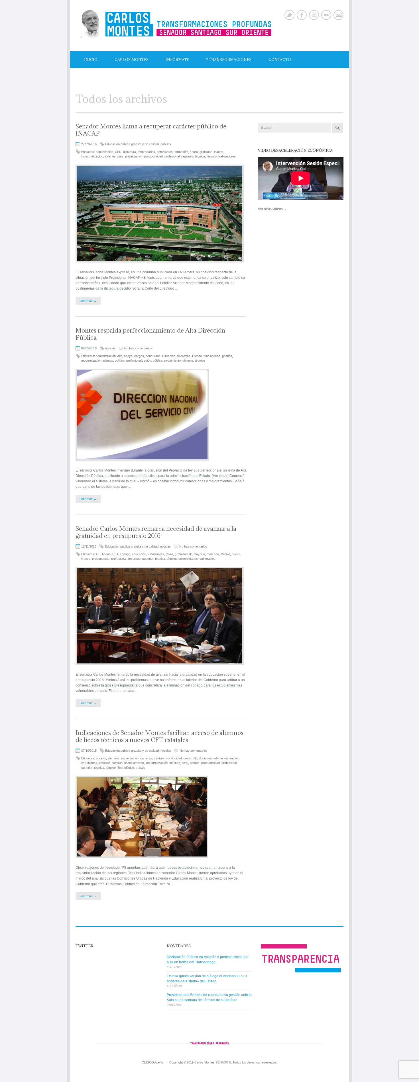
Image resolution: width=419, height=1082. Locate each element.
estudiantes (165, 151)
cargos (139, 356)
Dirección (168, 356)
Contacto (280, 59)
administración (106, 356)
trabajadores (227, 156)
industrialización (92, 156)
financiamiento (134, 763)
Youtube (314, 15)
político (120, 360)
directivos (183, 356)
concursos (153, 356)
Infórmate (177, 59)
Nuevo (85, 558)
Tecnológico (125, 767)
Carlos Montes (132, 59)
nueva (236, 554)
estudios (105, 763)
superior (147, 558)
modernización (91, 360)
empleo (234, 758)
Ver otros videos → (272, 209)
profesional (172, 156)
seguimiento (172, 360)
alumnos (113, 758)
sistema (187, 360)
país (120, 156)
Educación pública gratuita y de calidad (132, 144)
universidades (188, 558)
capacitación (104, 151)
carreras (146, 758)
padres (195, 763)
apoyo (128, 356)
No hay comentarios (138, 348)
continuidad (174, 758)
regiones (187, 156)
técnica (200, 156)
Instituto (174, 763)
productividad (153, 156)
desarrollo (190, 758)
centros (159, 758)
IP (190, 554)
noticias (165, 144)
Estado (197, 356)
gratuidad (206, 151)
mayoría (199, 554)
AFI (97, 554)
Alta (119, 356)
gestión (227, 356)
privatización (134, 156)
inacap (218, 151)
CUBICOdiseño (152, 1062)
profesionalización (138, 360)
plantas (108, 360)
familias (117, 763)
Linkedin (326, 15)
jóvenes (110, 156)
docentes (205, 758)
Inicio (90, 59)
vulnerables (207, 558)
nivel (185, 763)
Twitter (289, 15)
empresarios (146, 151)
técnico (212, 156)
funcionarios (212, 356)
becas (106, 554)
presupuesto (100, 558)
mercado (213, 554)
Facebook (302, 15)
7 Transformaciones (228, 59)
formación (181, 151)
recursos (134, 558)
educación (139, 554)
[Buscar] (337, 128)
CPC (118, 151)
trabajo (140, 767)
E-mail (338, 15)
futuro (194, 151)
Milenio (225, 554)
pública (157, 360)
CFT (115, 554)
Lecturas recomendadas (111, 76)
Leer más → (88, 300)
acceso (101, 758)
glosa (169, 554)
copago (125, 554)
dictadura (129, 151)
